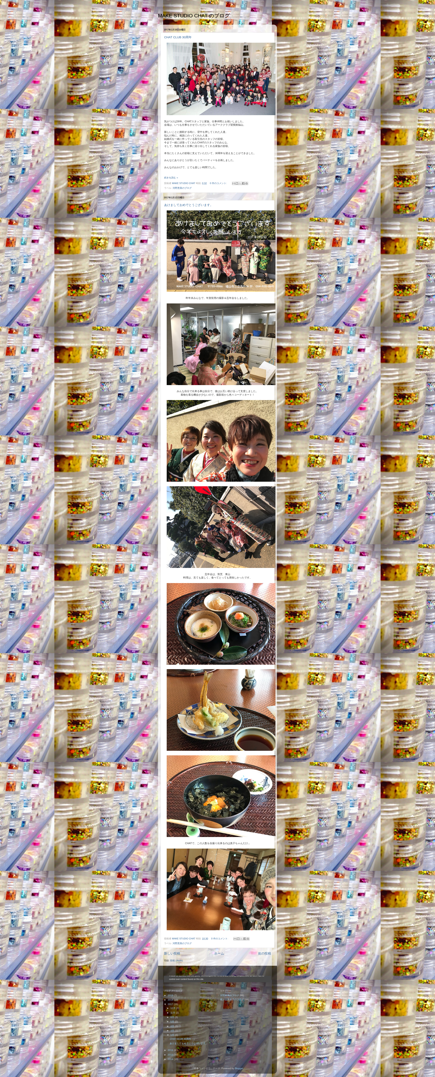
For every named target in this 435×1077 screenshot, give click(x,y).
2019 (171, 995)
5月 (172, 1021)
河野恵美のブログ (182, 188)
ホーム (219, 953)
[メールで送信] (233, 183)
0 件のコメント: (219, 183)
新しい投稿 (172, 953)
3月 (172, 1030)
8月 (172, 1017)
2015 (171, 1055)
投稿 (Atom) (176, 960)
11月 (173, 1013)
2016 (171, 1050)
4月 (172, 1026)
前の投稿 (264, 953)
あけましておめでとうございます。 (188, 205)
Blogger (239, 1068)
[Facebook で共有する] (243, 183)
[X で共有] (240, 183)
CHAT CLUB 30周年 (178, 37)
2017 (171, 1004)
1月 (172, 1035)
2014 (171, 1059)
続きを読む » (171, 177)
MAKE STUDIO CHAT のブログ (194, 15)
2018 (171, 1000)
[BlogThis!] (237, 183)
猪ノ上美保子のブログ (232, 999)
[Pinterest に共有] (246, 183)
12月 (173, 1008)
